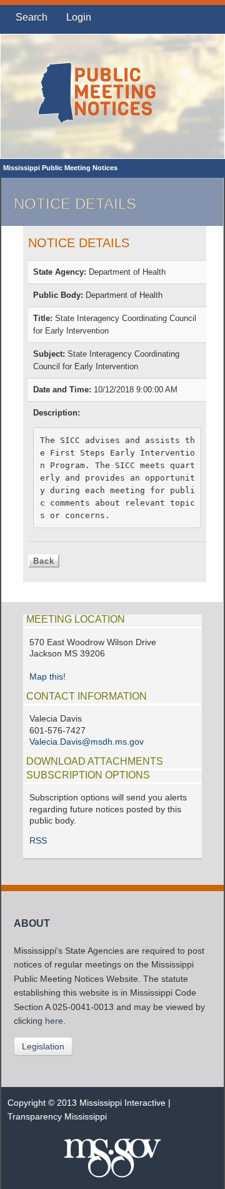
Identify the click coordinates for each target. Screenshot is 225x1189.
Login (78, 17)
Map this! (47, 676)
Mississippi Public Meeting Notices (60, 167)
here (54, 1021)
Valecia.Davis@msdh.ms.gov (86, 742)
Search (32, 17)
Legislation (43, 1046)
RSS (38, 840)
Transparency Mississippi (57, 1116)
